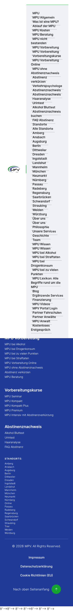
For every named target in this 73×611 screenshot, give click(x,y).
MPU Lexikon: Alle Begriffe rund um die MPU (46, 283)
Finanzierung (42, 300)
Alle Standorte (43, 128)
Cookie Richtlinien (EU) (36, 575)
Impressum (37, 557)
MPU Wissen (41, 244)
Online (8, 503)
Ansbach (39, 137)
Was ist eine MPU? (46, 22)
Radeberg (40, 188)
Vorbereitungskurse (47, 56)
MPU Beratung (43, 34)
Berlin (37, 146)
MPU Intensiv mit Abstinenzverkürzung (29, 415)
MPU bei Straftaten (46, 257)
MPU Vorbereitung (46, 47)
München (39, 171)
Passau (38, 184)
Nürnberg (39, 180)
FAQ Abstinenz (43, 120)
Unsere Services (44, 231)
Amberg (38, 133)
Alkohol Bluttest (44, 107)
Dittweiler (40, 150)
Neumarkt (40, 176)
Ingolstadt (40, 158)
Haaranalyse (42, 99)
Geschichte (41, 235)
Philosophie (41, 227)
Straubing (40, 205)
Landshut (39, 163)
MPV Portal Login (45, 308)
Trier (7, 526)
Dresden (39, 154)
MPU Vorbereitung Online (45, 62)
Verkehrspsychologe (47, 86)
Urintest (38, 103)
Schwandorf (41, 201)
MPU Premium (14, 410)
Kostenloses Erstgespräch (40, 328)
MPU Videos (41, 304)
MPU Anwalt (41, 321)
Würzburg (40, 214)
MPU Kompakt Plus (16, 405)
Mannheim (40, 167)
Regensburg (41, 193)
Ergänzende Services (48, 295)
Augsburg (40, 141)
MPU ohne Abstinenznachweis (45, 71)
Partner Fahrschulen (47, 312)
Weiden (38, 210)
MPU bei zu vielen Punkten (44, 272)
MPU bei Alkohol (44, 253)
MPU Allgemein (44, 17)
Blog (36, 291)
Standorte (40, 124)
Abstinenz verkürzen (39, 79)
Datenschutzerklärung (36, 566)
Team (36, 240)
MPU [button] (36, 13)
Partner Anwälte (44, 317)
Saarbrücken (42, 197)
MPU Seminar (13, 396)
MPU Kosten (41, 30)
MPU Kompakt (13, 401)
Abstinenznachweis (47, 90)
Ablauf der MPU (44, 26)
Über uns (39, 218)
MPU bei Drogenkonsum (42, 263)
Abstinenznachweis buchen (46, 114)
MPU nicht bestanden (39, 41)
